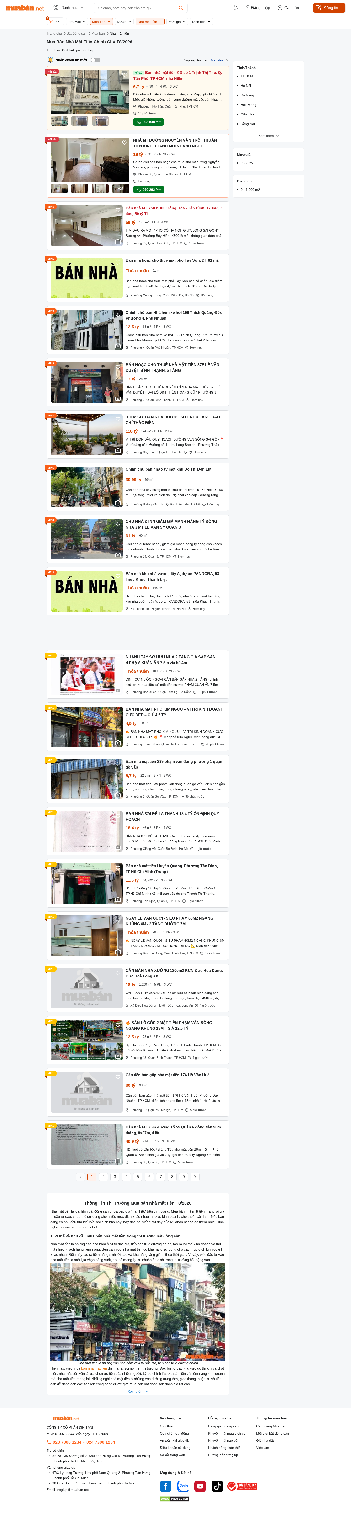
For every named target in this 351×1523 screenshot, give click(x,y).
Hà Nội (189, 295)
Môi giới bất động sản (272, 1433)
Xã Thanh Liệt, (140, 609)
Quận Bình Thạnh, (159, 400)
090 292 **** (152, 190)
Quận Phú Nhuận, (166, 174)
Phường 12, (138, 243)
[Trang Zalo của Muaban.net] (183, 1487)
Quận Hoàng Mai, (178, 504)
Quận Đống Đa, (173, 295)
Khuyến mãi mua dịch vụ (226, 1433)
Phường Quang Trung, (146, 295)
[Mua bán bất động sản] (25, 8)
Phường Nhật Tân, (143, 452)
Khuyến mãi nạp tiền (223, 1440)
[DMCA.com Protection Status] (174, 1500)
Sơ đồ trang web (172, 1455)
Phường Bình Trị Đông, (146, 953)
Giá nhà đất (265, 1440)
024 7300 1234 (100, 1442)
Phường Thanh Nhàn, (145, 744)
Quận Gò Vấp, (156, 796)
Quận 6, (153, 1162)
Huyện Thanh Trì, (164, 609)
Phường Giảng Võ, (143, 849)
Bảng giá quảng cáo (223, 1426)
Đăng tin (331, 8)
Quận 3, (153, 556)
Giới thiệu (167, 1426)
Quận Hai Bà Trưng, (175, 744)
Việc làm (262, 1448)
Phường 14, (138, 556)
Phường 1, (137, 796)
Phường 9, (137, 1110)
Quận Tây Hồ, (167, 452)
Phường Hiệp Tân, (151, 106)
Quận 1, (162, 901)
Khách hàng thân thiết (224, 1448)
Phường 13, (138, 1058)
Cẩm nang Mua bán (271, 1426)
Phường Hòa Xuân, (143, 692)
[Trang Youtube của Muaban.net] (200, 1487)
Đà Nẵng (185, 692)
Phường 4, (137, 347)
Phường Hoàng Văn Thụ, (147, 504)
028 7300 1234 (67, 1442)
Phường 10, (138, 1162)
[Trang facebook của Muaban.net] (165, 1487)
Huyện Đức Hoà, (169, 1005)
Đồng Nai (248, 124)
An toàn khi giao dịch (175, 1440)
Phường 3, (137, 400)
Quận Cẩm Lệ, (168, 692)
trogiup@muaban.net (73, 1490)
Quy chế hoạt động (174, 1433)
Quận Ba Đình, (168, 849)
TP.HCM (192, 106)
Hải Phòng (248, 105)
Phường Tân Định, (143, 901)
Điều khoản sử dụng (175, 1448)
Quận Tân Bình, (159, 243)
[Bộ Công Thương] (242, 1491)
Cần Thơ (247, 114)
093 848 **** (152, 122)
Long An (187, 1005)
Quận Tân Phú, (175, 106)
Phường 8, (145, 174)
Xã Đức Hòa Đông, (143, 1005)
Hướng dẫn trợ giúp (223, 1455)
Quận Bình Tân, (175, 953)
